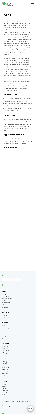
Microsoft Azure (10, 213)
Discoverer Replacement (12, 243)
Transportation (9, 235)
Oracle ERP (8, 251)
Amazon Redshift (10, 209)
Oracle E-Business (7, 298)
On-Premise (5, 327)
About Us (5, 385)
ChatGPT (7, 193)
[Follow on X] (19, 279)
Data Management (9, 218)
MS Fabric (5, 352)
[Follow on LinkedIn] (11, 279)
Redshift (4, 354)
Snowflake (8, 215)
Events (4, 388)
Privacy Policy (6, 406)
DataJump (8, 224)
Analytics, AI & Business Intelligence (15, 185)
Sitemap (4, 377)
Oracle (4, 294)
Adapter (4, 315)
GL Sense (8, 262)
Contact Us (5, 394)
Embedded (5, 329)
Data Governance (10, 220)
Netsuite (4, 306)
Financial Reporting (11, 199)
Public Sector (9, 233)
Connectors (5, 317)
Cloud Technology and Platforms (14, 207)
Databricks (8, 211)
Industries (7, 230)
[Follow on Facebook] (3, 279)
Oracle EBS (8, 249)
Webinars (5, 369)
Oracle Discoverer (7, 302)
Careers (4, 392)
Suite (3, 300)
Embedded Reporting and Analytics (16, 197)
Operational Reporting (12, 201)
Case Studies (6, 371)
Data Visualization (10, 195)
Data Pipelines (9, 222)
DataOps (7, 226)
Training (4, 362)
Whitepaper (5, 367)
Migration (5, 304)
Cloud (4, 325)
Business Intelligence (11, 191)
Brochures (5, 373)
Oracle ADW (5, 350)
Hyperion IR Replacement (13, 245)
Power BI (7, 203)
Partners (4, 386)
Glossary (15, 21)
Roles (3, 338)
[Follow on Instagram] (7, 279)
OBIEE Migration (10, 247)
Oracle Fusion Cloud (11, 253)
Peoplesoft (5, 308)
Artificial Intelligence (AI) (12, 189)
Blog (3, 365)
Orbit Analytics (8, 256)
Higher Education (10, 231)
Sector (4, 337)
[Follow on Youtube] (15, 279)
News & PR (7, 239)
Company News (10, 258)
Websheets (8, 264)
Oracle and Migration (10, 241)
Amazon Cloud (8, 183)
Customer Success (10, 260)
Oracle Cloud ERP (7, 296)
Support (4, 375)
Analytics (8, 187)
